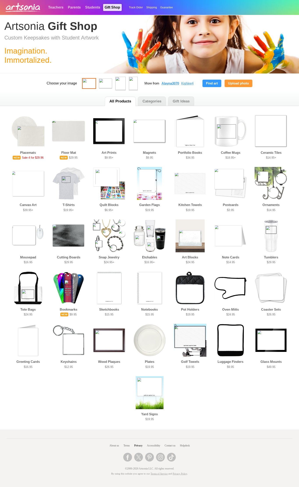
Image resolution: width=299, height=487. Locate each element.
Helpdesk (185, 445)
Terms (126, 445)
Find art (212, 83)
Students (92, 7)
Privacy (138, 445)
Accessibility (153, 445)
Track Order (136, 7)
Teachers (55, 7)
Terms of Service (159, 474)
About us (114, 445)
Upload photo (238, 83)
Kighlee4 (187, 83)
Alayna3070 (170, 83)
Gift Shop (112, 7)
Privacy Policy (180, 474)
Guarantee (166, 7)
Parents (74, 7)
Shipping (151, 7)
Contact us (170, 445)
